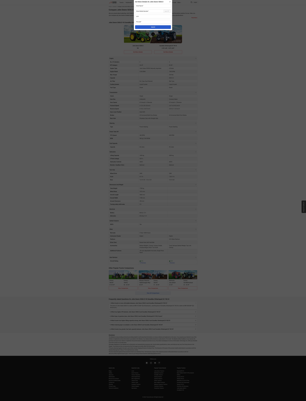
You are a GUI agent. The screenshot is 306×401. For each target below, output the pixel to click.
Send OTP (166, 11)
